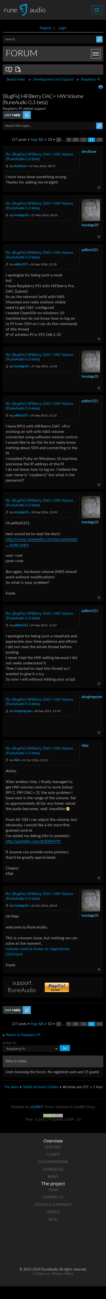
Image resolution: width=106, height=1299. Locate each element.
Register (46, 28)
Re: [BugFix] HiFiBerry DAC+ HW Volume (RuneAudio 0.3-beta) (39, 156)
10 (76, 139)
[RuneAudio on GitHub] (15, 1237)
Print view (100, 87)
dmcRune (20, 166)
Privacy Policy (63, 1274)
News (53, 1177)
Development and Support (53, 79)
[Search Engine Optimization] (53, 1115)
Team (53, 1190)
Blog (53, 1219)
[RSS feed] (44, 1254)
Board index (16, 79)
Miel (16, 760)
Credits (53, 1212)
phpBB (35, 1107)
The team (11, 1087)
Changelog (53, 1169)
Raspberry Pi (90, 79)
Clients (53, 1154)
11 (84, 139)
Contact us (41, 1274)
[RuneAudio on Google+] (72, 1237)
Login (63, 28)
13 (99, 139)
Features (53, 1147)
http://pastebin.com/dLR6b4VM (33, 841)
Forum (22, 53)
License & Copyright (53, 1205)
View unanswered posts (9, 69)
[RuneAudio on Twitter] (53, 1237)
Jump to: (10, 1042)
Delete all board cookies (40, 1087)
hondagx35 (21, 215)
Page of (41, 140)
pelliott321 (21, 264)
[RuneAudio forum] (90, 1237)
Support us (53, 1197)
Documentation (53, 1162)
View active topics (19, 69)
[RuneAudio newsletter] (62, 1254)
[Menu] (95, 53)
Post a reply (11, 113)
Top (99, 187)
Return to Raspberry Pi (23, 1035)
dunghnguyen (23, 711)
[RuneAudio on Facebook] (34, 1237)
